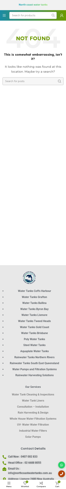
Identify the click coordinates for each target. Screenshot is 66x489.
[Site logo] (33, 4)
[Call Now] (61, 473)
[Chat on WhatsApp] (61, 465)
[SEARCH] (59, 81)
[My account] (61, 15)
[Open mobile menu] (4, 15)
